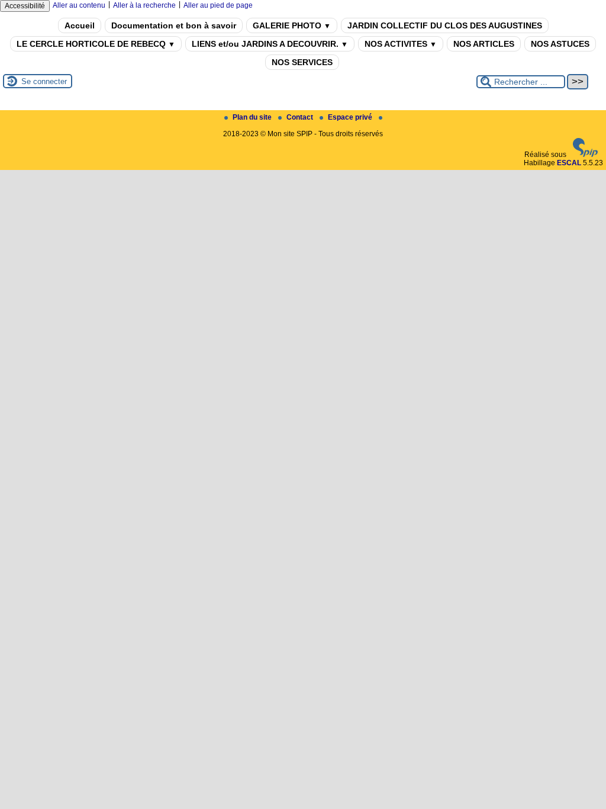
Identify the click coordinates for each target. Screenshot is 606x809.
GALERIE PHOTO (292, 25)
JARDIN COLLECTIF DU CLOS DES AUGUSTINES (444, 25)
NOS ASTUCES (560, 44)
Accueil (80, 25)
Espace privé (351, 117)
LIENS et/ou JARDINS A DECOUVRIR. (270, 44)
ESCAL (569, 163)
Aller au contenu (79, 5)
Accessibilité (25, 6)
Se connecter (44, 81)
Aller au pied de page (218, 5)
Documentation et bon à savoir (173, 25)
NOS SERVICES (302, 62)
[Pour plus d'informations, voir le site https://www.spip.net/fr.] (585, 154)
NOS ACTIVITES (401, 44)
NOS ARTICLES (483, 44)
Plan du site (253, 117)
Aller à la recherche (144, 5)
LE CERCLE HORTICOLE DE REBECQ (96, 44)
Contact (300, 117)
